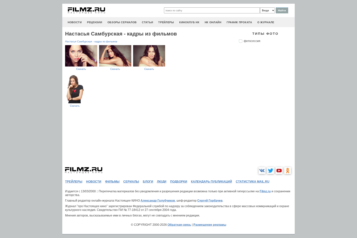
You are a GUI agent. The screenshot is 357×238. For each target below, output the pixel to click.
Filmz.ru (265, 191)
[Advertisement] (267, 107)
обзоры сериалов (122, 22)
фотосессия (252, 41)
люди (161, 181)
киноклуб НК (189, 22)
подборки (178, 181)
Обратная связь (179, 224)
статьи (147, 22)
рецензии (94, 22)
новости (75, 22)
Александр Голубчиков (158, 200)
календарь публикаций (211, 181)
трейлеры (166, 22)
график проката (239, 22)
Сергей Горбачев (210, 200)
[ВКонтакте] (262, 170)
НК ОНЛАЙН (213, 22)
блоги (148, 181)
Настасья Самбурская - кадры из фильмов (91, 41)
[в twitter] (270, 170)
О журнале (265, 22)
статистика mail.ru (252, 181)
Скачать (81, 68)
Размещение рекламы (209, 224)
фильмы (112, 181)
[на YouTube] (279, 170)
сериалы (131, 181)
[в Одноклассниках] (287, 170)
